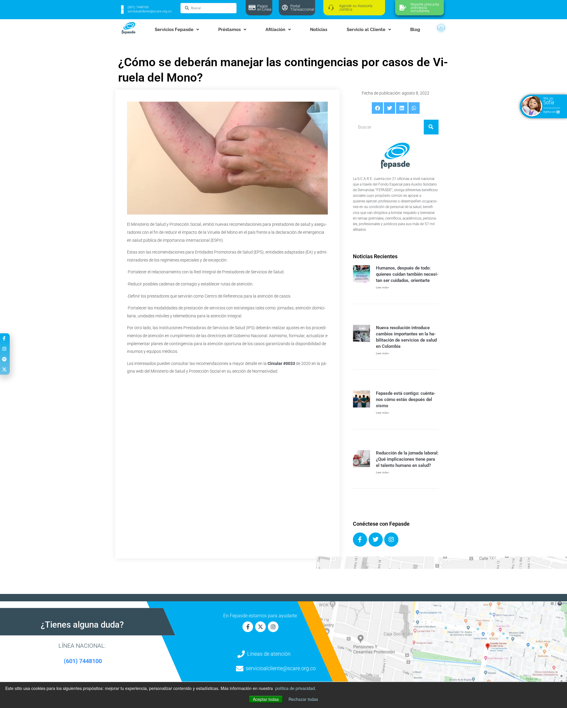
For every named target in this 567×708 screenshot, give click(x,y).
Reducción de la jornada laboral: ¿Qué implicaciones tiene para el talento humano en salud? (407, 459)
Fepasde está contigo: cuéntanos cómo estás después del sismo (406, 399)
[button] (377, 107)
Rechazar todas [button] (303, 699)
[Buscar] (431, 127)
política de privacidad (295, 688)
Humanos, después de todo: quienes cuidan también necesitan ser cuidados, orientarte (407, 274)
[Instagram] (391, 539)
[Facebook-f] (247, 626)
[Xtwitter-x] (260, 626)
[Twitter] (376, 539)
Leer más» (382, 287)
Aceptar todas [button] (266, 699)
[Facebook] (360, 539)
